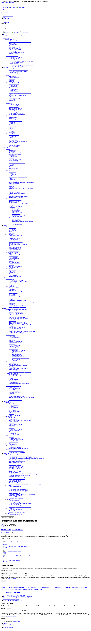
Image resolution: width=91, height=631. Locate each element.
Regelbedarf (12, 289)
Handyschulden (12, 270)
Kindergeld (11, 437)
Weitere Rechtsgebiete (8, 401)
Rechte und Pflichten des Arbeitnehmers (15, 133)
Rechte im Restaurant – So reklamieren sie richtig (14, 595)
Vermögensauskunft (13, 267)
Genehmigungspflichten (14, 45)
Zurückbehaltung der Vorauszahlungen (18, 468)
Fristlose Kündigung (13, 112)
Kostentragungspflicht (17, 220)
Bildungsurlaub (12, 119)
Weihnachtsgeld (12, 126)
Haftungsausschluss (7, 626)
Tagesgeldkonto (12, 230)
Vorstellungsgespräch (14, 135)
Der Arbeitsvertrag (13, 140)
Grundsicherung (12, 340)
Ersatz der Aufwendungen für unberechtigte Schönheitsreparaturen (24, 459)
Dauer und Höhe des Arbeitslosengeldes (18, 281)
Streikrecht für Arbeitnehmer (15, 121)
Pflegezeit (11, 137)
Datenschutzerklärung (8, 624)
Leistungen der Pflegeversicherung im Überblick (20, 372)
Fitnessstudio (12, 179)
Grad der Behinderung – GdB (16, 375)
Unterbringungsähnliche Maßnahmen (17, 52)
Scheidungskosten (13, 202)
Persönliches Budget (13, 381)
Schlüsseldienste (12, 175)
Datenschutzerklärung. (12, 578)
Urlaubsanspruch (13, 117)
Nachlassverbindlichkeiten (15, 159)
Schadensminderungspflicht (15, 262)
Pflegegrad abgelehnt (14, 369)
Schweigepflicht (15, 211)
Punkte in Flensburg (13, 421)
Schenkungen (12, 151)
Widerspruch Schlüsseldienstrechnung (17, 479)
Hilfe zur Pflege (12, 389)
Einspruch (32, 587)
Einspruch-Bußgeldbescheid (15, 514)
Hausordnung (12, 90)
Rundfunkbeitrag (10, 449)
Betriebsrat (11, 124)
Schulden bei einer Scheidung (15, 206)
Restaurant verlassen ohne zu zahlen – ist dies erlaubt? (21, 188)
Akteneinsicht (12, 330)
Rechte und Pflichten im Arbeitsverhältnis (15, 116)
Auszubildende (12, 136)
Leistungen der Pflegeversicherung (17, 370)
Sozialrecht (5, 308)
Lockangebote (12, 178)
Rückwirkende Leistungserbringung (17, 327)
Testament (10, 589)
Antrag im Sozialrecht (14, 310)
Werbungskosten (13, 444)
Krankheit (11, 118)
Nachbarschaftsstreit (13, 89)
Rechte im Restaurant (14, 183)
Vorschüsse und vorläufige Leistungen (17, 322)
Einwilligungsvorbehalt (14, 47)
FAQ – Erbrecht (12, 169)
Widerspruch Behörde (14, 496)
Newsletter (5, 19)
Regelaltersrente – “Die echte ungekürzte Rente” (19, 555)
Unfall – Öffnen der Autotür (15, 429)
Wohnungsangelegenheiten (15, 48)
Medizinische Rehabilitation (15, 347)
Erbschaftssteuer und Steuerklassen (17, 163)
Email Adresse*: (4, 573)
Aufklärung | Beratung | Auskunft (16, 313)
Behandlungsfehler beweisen (18, 215)
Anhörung (11, 326)
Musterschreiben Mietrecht (15, 73)
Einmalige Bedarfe (13, 293)
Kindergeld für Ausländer (15, 438)
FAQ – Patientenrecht (17, 216)
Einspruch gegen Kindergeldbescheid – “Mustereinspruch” (22, 494)
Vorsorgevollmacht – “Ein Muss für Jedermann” (22, 61)
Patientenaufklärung (16, 214)
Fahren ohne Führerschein (15, 411)
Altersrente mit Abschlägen (15, 345)
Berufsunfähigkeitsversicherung (16, 238)
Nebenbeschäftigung (13, 282)
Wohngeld (11, 393)
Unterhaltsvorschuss (13, 442)
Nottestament (12, 155)
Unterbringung (12, 51)
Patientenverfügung (13, 63)
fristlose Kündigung (42, 587)
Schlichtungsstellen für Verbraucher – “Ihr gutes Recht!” (21, 182)
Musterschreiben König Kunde (16, 197)
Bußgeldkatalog (12, 426)
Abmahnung (12, 132)
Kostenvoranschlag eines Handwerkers (18, 177)
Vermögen (11, 304)
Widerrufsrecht (12, 172)
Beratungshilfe (9, 445)
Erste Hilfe (11, 423)
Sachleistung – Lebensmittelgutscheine (17, 300)
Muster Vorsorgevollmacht (18, 62)
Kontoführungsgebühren (59, 587)
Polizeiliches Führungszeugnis (16, 412)
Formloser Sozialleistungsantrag (16, 498)
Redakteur (3, 532)
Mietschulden (12, 272)
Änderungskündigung (14, 107)
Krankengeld (15, 360)
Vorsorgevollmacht (13, 59)
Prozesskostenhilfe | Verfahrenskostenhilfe (18, 448)
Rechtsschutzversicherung (15, 245)
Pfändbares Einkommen (14, 259)
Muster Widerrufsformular (15, 471)
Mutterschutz (12, 138)
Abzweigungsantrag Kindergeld (16, 439)
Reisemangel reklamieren (14, 192)
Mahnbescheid (12, 253)
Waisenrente (12, 338)
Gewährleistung (12, 174)
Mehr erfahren (4, 2)
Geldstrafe (11, 406)
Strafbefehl (11, 414)
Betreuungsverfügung (14, 53)
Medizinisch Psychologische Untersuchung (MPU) (20, 420)
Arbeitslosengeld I (10, 279)
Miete (7, 75)
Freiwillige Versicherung (17, 352)
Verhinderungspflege (13, 364)
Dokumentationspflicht (17, 212)
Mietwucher (12, 80)
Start (2, 524)
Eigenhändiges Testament (15, 154)
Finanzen (5, 225)
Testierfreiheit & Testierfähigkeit (16, 152)
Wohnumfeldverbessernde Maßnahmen (18, 365)
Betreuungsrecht (10, 39)
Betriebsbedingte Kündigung (15, 109)
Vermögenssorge (13, 43)
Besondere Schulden (10, 268)
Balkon (10, 94)
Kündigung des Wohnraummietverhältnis (18, 70)
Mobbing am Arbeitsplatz (14, 145)
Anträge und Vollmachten (12, 56)
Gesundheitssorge (13, 44)
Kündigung (11, 186)
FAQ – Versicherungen (14, 251)
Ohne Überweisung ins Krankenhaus (20, 358)
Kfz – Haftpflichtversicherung (16, 242)
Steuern (8, 443)
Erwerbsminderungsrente (14, 337)
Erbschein (11, 158)
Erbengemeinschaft (13, 168)
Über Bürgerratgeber (8, 16)
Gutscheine (11, 191)
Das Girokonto (12, 228)
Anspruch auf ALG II (14, 287)
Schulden (8, 499)
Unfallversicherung (13, 239)
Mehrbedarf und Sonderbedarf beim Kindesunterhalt (21, 203)
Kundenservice (6, 18)
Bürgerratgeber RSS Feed (12, 592)
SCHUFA (11, 265)
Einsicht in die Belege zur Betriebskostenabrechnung (21, 456)
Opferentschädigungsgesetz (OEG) (17, 396)
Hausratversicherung (13, 237)
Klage (52, 587)
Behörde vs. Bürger (13, 314)
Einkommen (12, 303)
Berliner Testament (13, 161)
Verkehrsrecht (9, 416)
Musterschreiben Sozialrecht (15, 400)
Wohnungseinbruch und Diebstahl (16, 243)
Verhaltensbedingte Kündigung (16, 108)
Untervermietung (13, 86)
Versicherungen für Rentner (15, 247)
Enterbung (11, 165)
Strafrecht (8, 402)
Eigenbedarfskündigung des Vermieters (18, 71)
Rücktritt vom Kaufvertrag (15, 480)
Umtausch (11, 184)
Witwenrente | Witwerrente (15, 346)
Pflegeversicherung (10, 361)
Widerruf (30, 589)
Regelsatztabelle (12, 290)
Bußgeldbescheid (13, 431)
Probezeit (11, 127)
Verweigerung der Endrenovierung (17, 461)
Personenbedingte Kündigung (15, 105)
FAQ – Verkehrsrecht (14, 434)
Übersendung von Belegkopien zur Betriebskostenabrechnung (23, 457)
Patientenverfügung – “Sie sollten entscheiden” (22, 65)
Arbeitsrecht (6, 101)
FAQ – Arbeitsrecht (13, 146)
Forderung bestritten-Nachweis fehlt (17, 505)
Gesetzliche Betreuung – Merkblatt (17, 512)
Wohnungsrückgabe (13, 72)
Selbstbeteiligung (4, 589)
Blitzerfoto (11, 428)
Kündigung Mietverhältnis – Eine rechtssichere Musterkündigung (23, 474)
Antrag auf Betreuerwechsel (15, 57)
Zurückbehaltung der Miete (15, 465)
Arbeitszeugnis (12, 130)
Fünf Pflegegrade (13, 366)
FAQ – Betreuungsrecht (14, 54)
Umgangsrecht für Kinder (15, 205)
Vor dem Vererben (13, 150)
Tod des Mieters (12, 100)
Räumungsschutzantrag (14, 98)
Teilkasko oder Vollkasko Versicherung (18, 244)
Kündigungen (9, 103)
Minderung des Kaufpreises (15, 481)
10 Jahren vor (8, 532)
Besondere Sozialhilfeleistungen (13, 386)
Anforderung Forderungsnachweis (17, 502)
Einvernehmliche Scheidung (15, 200)
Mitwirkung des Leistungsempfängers (17, 317)
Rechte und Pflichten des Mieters (13, 82)
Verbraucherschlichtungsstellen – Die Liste (18, 196)
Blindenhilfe (12, 378)
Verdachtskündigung (13, 110)
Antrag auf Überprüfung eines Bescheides (18, 318)
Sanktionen (11, 299)
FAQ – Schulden (13, 275)
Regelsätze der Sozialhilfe (15, 328)
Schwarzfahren (12, 410)
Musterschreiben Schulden (15, 276)
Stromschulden (12, 271)
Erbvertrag (11, 164)
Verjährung (11, 261)
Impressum (5, 623)
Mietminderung (12, 76)
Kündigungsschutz (13, 382)
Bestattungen (12, 217)
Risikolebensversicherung (15, 248)
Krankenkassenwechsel (17, 355)
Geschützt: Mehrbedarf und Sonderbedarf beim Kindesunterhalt (17, 596)
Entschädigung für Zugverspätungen (17, 193)
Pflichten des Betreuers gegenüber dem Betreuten (20, 42)
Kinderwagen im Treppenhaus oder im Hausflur (20, 93)
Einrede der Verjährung (14, 476)
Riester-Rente (12, 240)
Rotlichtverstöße (12, 433)
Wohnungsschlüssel (13, 91)
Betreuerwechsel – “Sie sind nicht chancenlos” (18, 546)
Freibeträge (36, 587)
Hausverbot (11, 189)
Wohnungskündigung (11, 68)
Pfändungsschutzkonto (14, 231)
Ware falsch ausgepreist (14, 180)
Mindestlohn (12, 144)
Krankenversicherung (14, 349)
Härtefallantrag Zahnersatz (18, 356)
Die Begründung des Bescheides (16, 332)
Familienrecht (9, 198)
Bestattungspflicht (16, 219)
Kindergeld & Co (10, 435)
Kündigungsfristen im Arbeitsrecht (17, 114)
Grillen (10, 96)
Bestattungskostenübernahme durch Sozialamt (22, 221)
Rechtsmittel (84, 587)
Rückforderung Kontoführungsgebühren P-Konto (20, 507)
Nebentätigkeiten (13, 142)
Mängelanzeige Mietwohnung (16, 462)
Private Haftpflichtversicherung (16, 235)
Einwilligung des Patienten (18, 209)
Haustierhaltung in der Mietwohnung (17, 95)
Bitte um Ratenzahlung (14, 500)
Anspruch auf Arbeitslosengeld (16, 280)
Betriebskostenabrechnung (15, 77)
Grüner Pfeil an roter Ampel (15, 424)
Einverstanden (10, 2)
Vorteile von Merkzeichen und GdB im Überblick (20, 383)
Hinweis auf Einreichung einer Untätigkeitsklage (20, 491)
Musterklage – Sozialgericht (15, 495)
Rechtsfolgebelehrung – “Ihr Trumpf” (17, 305)
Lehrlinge (11, 128)
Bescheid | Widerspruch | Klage (16, 312)
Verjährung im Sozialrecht (15, 319)
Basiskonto (11, 233)
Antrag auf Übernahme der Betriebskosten (18, 490)
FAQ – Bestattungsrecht (17, 224)
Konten (8, 226)
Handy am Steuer (13, 419)
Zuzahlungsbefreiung (16, 354)
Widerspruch (37, 589)
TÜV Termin (12, 425)
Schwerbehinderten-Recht (12, 373)
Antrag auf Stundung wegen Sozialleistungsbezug (20, 503)
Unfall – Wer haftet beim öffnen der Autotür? (13, 600)
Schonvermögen (12, 321)
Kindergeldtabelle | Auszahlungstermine (18, 440)
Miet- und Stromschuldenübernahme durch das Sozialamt (22, 397)
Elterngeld (11, 395)
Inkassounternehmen (13, 256)
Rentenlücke (12, 344)
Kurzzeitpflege (12, 363)
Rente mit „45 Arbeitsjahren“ (15, 341)
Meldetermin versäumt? (14, 296)
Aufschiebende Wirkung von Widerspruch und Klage (21, 324)
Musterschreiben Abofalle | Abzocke (17, 477)
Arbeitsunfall (12, 122)
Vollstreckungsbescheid (14, 254)
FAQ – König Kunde (14, 194)
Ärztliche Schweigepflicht (15, 415)
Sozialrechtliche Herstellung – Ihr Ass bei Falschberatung (22, 331)
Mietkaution (12, 81)
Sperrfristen (11, 284)
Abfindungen (12, 131)
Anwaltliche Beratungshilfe (15, 447)
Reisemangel (12, 187)
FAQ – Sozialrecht (13, 398)
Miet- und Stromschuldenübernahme (17, 298)
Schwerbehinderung (13, 374)
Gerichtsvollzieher (13, 257)
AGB (4, 17)
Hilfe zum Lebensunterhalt (15, 388)
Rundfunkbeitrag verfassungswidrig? (17, 452)
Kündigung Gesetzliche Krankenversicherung (19, 475)
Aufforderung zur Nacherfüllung (16, 482)
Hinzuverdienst (12, 295)
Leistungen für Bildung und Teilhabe (17, 307)
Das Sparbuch (12, 229)
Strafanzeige (12, 403)
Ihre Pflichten (4, 526)
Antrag (8, 587)
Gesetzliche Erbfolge (13, 156)
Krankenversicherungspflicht (18, 350)
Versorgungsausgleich (14, 201)
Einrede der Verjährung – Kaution (16, 466)
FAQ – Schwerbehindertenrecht (16, 384)
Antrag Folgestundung (14, 504)
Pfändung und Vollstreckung (12, 252)
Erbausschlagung (13, 166)
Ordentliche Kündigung (14, 104)
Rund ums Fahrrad (13, 417)
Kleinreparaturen (13, 85)
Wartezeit (26, 589)
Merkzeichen (12, 377)
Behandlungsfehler (16, 210)
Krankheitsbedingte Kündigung (16, 113)
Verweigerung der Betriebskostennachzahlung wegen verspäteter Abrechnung (26, 458)
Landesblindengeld (13, 379)
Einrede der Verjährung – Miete (16, 467)
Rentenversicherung (10, 335)
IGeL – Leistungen (16, 359)
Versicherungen (9, 234)
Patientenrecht (6, 38)
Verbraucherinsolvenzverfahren (16, 266)
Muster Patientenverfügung (18, 66)
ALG (4, 277)
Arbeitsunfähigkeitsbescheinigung (17, 587)
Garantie (11, 173)
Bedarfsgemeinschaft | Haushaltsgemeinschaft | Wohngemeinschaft (24, 302)
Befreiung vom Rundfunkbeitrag (16, 451)
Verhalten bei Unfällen (14, 430)
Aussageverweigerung (14, 407)
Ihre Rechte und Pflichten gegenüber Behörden (16, 309)
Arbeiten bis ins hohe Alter (15, 342)
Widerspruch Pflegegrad (14, 493)
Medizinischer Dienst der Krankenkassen (18, 368)
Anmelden (6, 12)
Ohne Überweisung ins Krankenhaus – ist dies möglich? (16, 597)
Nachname (3, 570)
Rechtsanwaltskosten (13, 273)
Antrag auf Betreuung (14, 58)
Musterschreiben (7, 453)
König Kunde (9, 170)
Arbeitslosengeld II (10, 286)
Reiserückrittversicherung (15, 249)
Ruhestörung (12, 99)
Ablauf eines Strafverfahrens (15, 405)
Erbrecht (8, 149)
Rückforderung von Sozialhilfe (16, 333)
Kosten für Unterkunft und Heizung (17, 291)
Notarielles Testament (14, 160)
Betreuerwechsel (13, 40)
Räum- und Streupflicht (14, 87)
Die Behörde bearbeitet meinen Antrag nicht (19, 316)
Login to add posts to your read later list (15, 35)
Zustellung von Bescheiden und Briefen (18, 323)
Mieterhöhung (12, 79)
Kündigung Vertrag (13, 472)
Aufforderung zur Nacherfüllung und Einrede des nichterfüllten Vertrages (25, 484)
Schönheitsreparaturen (14, 84)
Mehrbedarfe (12, 294)
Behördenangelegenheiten (15, 49)
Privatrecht (5, 147)
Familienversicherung (17, 351)
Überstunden (12, 123)
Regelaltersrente (12, 336)
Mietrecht (5, 67)
